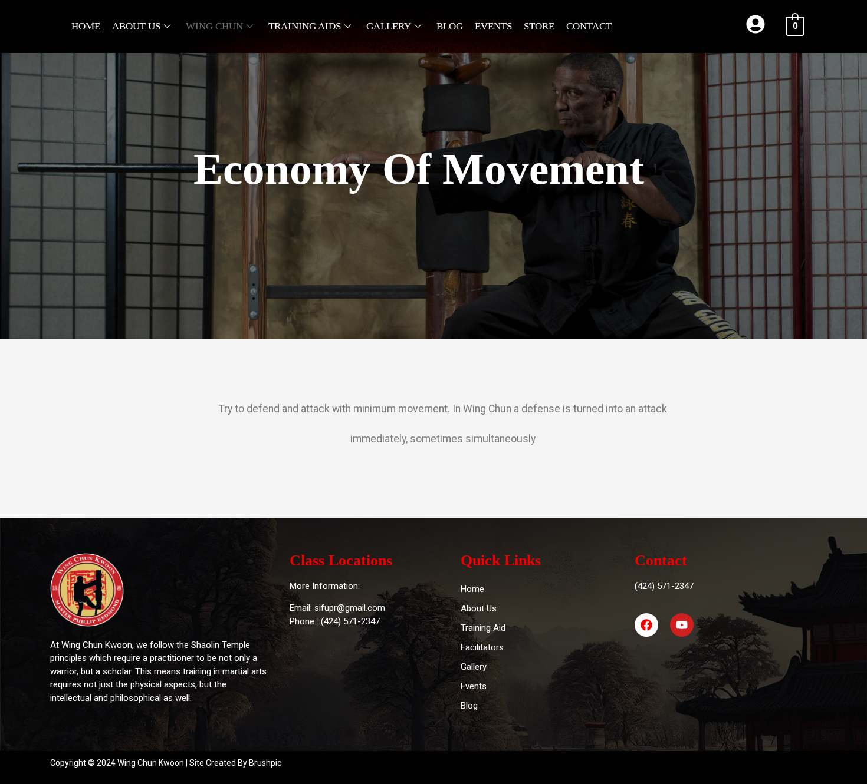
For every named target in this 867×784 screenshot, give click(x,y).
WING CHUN (214, 26)
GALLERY (388, 26)
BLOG (449, 26)
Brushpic (265, 763)
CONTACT (589, 26)
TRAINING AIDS (304, 26)
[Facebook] (646, 625)
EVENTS (493, 26)
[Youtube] (682, 625)
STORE (539, 26)
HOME (85, 26)
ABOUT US (136, 26)
